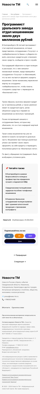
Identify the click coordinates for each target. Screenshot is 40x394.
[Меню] (36, 4)
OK (19, 236)
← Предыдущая (20, 255)
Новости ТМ (11, 4)
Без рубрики (15, 14)
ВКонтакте (6, 308)
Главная (5, 14)
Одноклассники (18, 308)
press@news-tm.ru (11, 296)
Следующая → (20, 262)
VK (9, 236)
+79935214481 (9, 300)
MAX (30, 236)
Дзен (20, 241)
